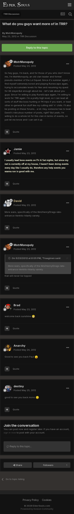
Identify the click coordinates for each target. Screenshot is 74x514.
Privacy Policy (31, 499)
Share (18, 465)
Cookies (46, 499)
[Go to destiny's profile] (8, 388)
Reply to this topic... (20, 446)
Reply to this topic (37, 47)
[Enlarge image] (33, 316)
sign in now (10, 432)
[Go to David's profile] (8, 203)
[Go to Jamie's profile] (8, 151)
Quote (16, 131)
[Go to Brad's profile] (8, 307)
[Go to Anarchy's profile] (8, 347)
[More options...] (67, 64)
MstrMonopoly (14, 33)
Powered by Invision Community (37, 509)
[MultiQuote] (7, 131)
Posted (25, 65)
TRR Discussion (28, 36)
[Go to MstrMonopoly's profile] (8, 64)
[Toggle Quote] (9, 258)
